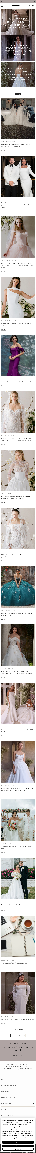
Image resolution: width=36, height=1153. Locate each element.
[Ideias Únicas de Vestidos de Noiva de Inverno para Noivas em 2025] (18, 528)
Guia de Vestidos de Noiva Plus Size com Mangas (17, 1019)
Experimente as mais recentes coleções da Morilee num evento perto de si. (18, 2)
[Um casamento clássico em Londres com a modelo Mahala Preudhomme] (18, 118)
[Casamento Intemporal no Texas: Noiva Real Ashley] (18, 878)
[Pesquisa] (29, 6)
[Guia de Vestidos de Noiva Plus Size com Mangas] (18, 993)
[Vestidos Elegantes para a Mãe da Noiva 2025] (18, 355)
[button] (28, 1135)
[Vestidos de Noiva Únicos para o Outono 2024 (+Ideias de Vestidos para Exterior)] (18, 470)
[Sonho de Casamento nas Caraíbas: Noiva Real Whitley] (18, 820)
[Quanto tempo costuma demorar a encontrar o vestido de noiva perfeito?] (18, 297)
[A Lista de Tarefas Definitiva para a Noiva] (18, 936)
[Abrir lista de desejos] (33, 6)
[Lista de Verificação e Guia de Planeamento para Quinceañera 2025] (18, 587)
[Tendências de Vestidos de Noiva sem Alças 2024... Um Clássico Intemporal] (18, 703)
